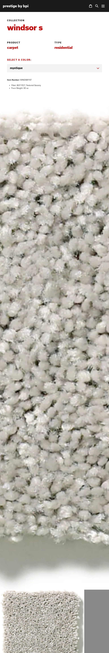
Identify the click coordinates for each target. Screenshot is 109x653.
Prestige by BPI (16, 6)
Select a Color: (19, 60)
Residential (63, 47)
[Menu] (103, 6)
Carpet (12, 47)
